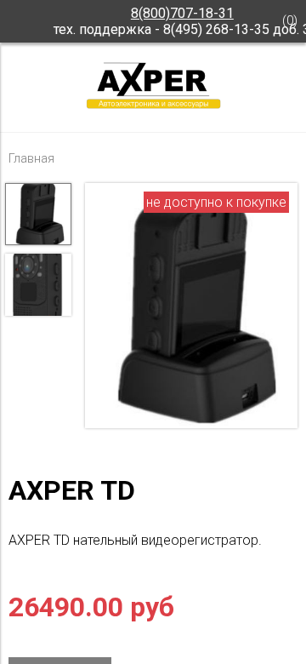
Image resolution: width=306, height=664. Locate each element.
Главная (31, 159)
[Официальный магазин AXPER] (153, 108)
